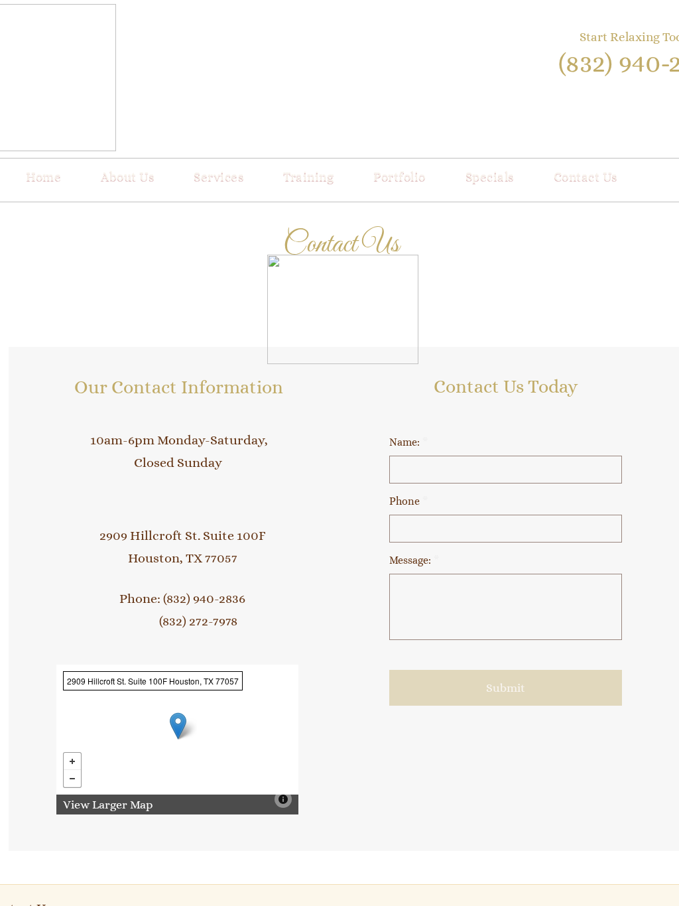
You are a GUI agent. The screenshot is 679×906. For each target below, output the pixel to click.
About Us (127, 176)
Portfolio (399, 176)
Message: (414, 560)
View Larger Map (108, 804)
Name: (408, 442)
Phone (408, 501)
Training (308, 176)
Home (43, 176)
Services (218, 176)
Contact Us (585, 176)
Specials (489, 176)
